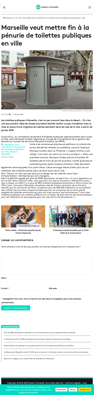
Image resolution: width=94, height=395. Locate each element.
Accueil (8, 17)
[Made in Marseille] (47, 7)
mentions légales (73, 382)
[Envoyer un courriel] (10, 114)
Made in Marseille (36, 382)
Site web (53, 288)
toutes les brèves (10, 326)
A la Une (18, 17)
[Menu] (89, 8)
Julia (6, 114)
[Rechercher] (4, 8)
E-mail (5, 288)
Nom (4, 277)
